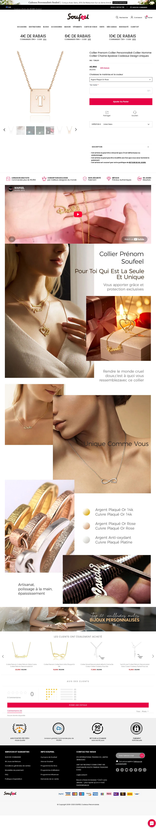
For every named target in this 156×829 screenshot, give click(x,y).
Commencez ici (82, 785)
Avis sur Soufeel (47, 761)
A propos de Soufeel (49, 757)
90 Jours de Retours (13, 761)
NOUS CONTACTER (117, 7)
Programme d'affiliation (50, 770)
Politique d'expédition (13, 779)
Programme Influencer (50, 774)
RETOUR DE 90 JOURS (137, 162)
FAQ (6, 774)
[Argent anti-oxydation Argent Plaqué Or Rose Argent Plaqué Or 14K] (120, 79)
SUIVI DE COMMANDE (139, 7)
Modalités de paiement (14, 770)
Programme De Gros (49, 766)
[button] (121, 17)
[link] (22, 27)
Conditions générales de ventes (17, 766)
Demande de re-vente (50, 779)
